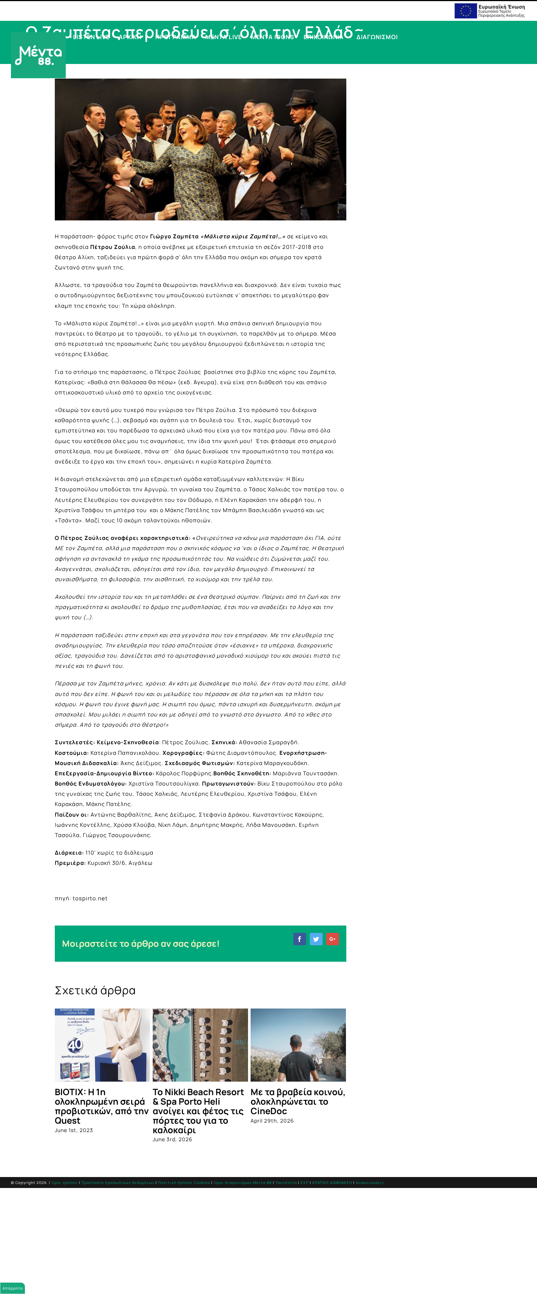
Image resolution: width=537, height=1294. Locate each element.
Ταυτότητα (286, 1182)
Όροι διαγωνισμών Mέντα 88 (243, 1182)
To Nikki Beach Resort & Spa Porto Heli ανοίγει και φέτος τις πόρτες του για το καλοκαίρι (198, 1111)
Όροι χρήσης (65, 1182)
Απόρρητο (13, 1288)
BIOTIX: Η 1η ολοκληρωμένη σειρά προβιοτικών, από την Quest (102, 1106)
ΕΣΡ (305, 1182)
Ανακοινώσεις (370, 1182)
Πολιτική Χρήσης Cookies (184, 1182)
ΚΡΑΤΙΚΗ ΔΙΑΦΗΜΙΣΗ (332, 1182)
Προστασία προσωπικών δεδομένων (118, 1182)
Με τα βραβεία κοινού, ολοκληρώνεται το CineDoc (298, 1101)
